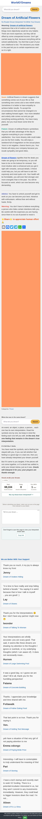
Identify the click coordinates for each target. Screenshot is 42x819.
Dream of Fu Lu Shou (12, 807)
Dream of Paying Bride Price (14, 750)
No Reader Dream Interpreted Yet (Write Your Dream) (21, 22)
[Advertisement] (21, 74)
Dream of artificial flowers (21, 25)
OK (25, 817)
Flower (11, 409)
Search (34, 9)
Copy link (21, 535)
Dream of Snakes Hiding (13, 577)
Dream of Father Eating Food (15, 708)
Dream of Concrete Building (14, 687)
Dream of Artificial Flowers (21, 17)
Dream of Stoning (10, 771)
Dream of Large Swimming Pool (16, 664)
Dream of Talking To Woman (14, 628)
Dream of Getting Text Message (16, 729)
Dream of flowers (9, 158)
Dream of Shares (10, 604)
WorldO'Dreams (21, 2)
